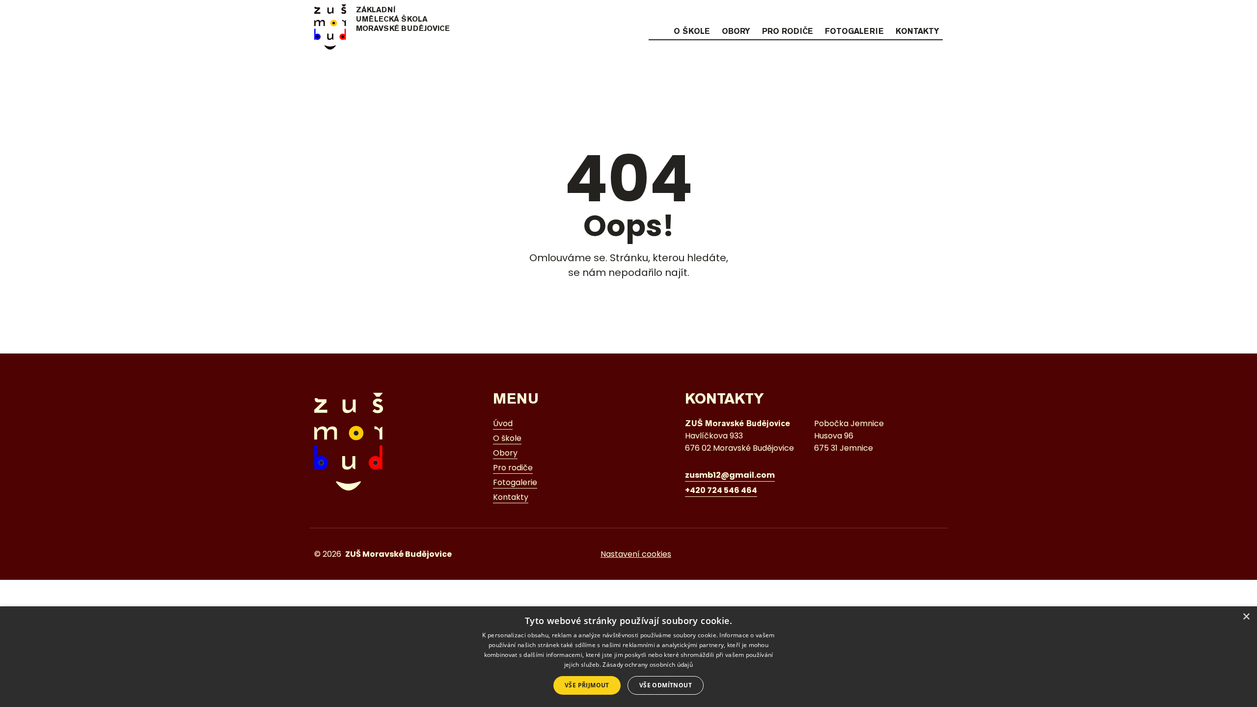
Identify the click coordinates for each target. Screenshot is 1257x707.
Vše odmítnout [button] (665, 685)
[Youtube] (936, 13)
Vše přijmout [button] (587, 685)
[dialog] (628, 656)
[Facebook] (917, 13)
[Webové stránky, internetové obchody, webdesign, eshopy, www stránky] (920, 554)
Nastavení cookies (636, 554)
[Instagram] (898, 13)
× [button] (1246, 617)
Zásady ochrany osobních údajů (647, 664)
